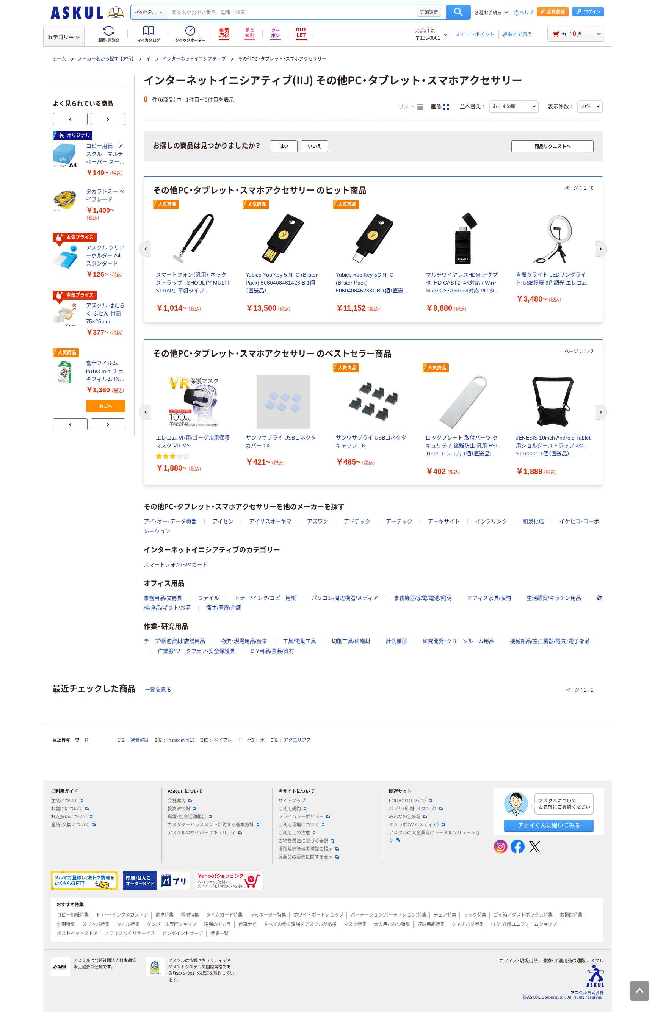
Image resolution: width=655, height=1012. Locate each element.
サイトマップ (292, 801)
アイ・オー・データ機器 (170, 521)
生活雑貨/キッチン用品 (554, 598)
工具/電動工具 (299, 641)
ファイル (208, 598)
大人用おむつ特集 (392, 924)
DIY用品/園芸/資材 (272, 651)
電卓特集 (164, 915)
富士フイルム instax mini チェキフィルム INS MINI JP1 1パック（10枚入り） (105, 371)
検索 (458, 12)
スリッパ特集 (96, 924)
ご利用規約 (289, 809)
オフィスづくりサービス (130, 933)
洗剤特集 (66, 924)
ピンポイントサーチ (182, 933)
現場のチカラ (217, 924)
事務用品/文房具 (163, 598)
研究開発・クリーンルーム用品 (458, 641)
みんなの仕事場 (405, 817)
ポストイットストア (77, 933)
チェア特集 (445, 915)
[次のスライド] (108, 119)
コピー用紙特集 (73, 915)
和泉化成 (533, 521)
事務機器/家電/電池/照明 (422, 598)
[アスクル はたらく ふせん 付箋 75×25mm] (66, 315)
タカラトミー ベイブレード (105, 195)
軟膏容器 (139, 740)
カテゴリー (60, 37)
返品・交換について (70, 824)
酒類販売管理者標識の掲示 (305, 849)
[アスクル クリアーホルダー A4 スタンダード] (66, 257)
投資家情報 (179, 809)
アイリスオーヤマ (270, 521)
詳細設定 (429, 12)
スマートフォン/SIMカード (176, 565)
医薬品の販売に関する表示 (305, 857)
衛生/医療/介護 (223, 608)
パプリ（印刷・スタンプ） (413, 809)
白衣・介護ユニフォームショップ (524, 924)
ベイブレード (227, 740)
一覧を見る (158, 690)
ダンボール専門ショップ (172, 924)
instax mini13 (181, 740)
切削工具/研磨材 (351, 641)
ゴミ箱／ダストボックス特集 (523, 915)
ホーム (59, 59)
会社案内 (177, 801)
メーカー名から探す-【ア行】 (106, 59)
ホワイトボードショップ (318, 915)
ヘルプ (526, 12)
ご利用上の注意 (294, 832)
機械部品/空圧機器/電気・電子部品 (550, 641)
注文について (64, 801)
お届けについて (67, 809)
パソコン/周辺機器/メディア (345, 598)
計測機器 (396, 641)
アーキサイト (444, 521)
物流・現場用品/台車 (244, 641)
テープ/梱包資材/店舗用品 (174, 641)
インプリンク (491, 521)
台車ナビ (247, 924)
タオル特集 (128, 924)
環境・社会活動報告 (187, 817)
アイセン (222, 521)
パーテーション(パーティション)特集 (388, 915)
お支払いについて (69, 817)
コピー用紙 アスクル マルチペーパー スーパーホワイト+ (105, 154)
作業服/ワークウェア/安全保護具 (196, 651)
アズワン (317, 521)
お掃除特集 (571, 915)
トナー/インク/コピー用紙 (265, 598)
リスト (407, 106)
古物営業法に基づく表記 (303, 841)
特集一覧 (219, 933)
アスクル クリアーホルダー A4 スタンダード (105, 255)
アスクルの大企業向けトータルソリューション (434, 836)
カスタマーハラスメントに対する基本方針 (211, 824)
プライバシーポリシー (301, 817)
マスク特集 (355, 924)
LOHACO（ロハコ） (407, 801)
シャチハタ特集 (468, 924)
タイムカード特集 (224, 915)
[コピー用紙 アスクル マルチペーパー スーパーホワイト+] (66, 155)
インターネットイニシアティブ (194, 59)
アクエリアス (297, 740)
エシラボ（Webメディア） (414, 824)
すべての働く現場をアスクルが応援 (300, 924)
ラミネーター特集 (268, 915)
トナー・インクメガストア (122, 915)
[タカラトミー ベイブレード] (66, 201)
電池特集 (190, 915)
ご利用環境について (298, 824)
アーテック (399, 521)
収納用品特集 (431, 924)
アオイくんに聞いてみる (549, 825)
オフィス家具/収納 (489, 598)
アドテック (357, 521)
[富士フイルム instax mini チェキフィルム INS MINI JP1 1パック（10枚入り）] (66, 372)
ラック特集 (475, 915)
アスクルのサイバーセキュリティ (202, 832)
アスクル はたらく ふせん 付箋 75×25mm (105, 313)
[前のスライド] (70, 119)
